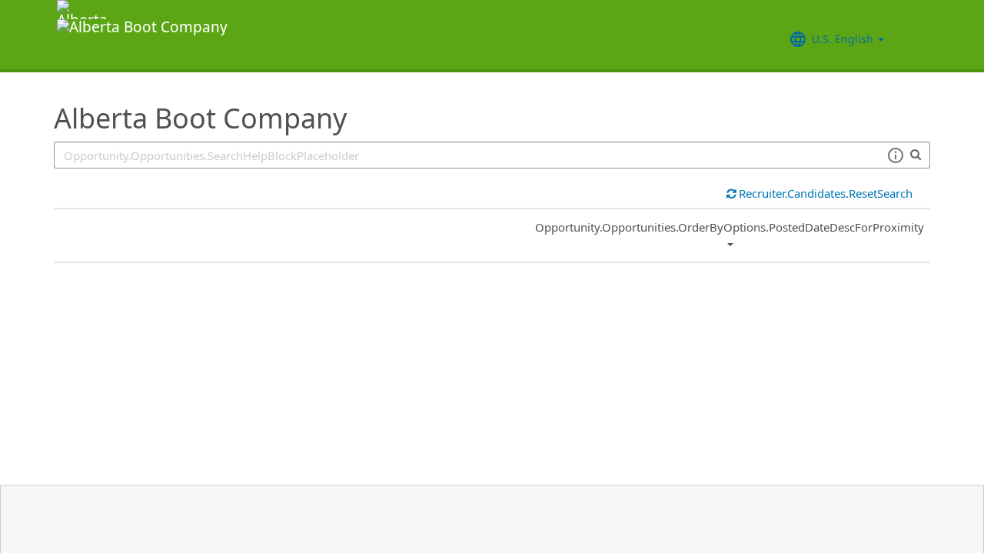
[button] (895, 155)
